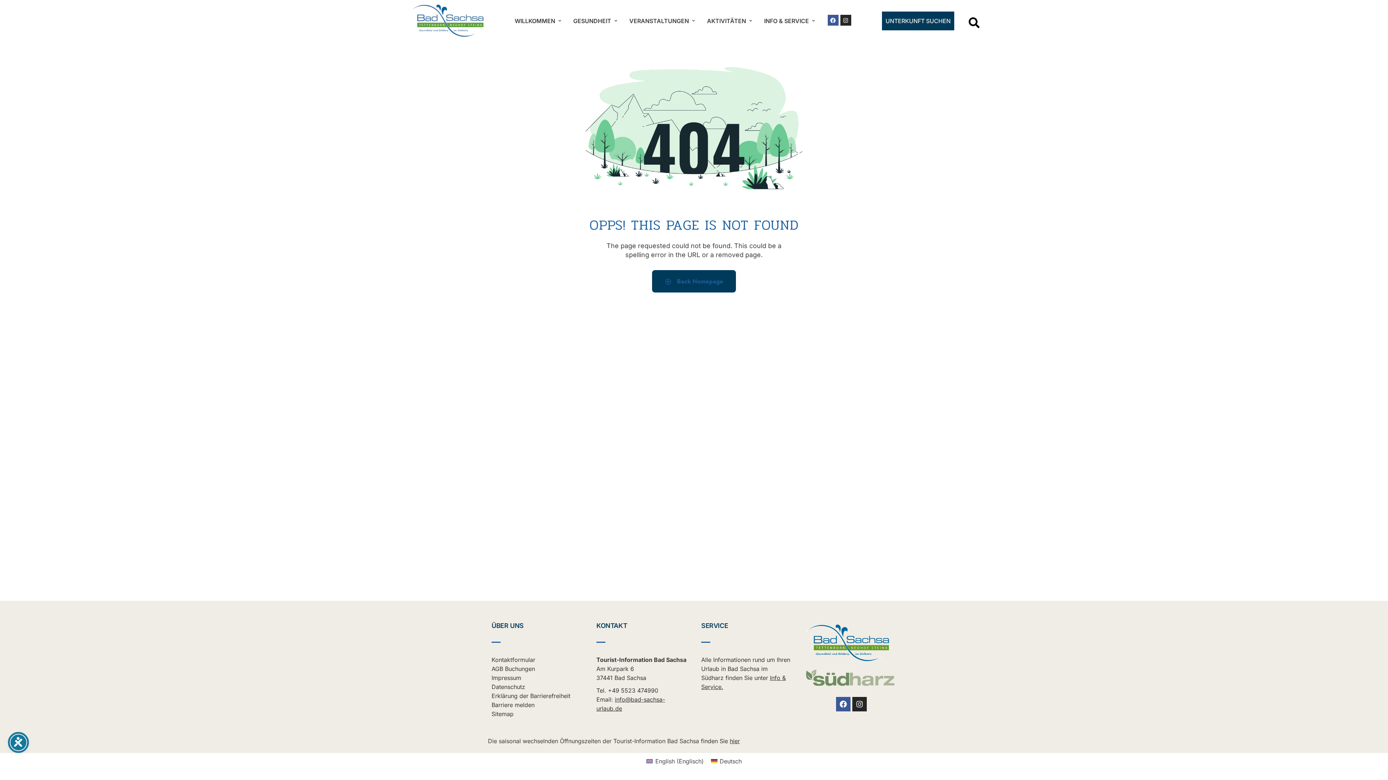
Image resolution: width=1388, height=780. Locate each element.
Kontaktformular (513, 659)
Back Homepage (699, 281)
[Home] (448, 21)
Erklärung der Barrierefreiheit (531, 695)
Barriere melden (513, 704)
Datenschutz (508, 686)
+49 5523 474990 (633, 690)
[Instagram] (845, 20)
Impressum (506, 677)
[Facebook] (833, 20)
